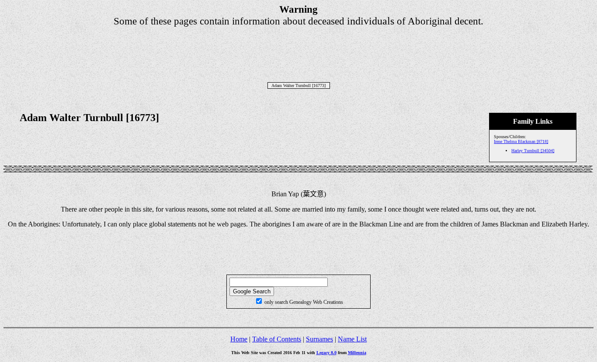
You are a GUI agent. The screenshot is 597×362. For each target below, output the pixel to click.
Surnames (319, 339)
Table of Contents (276, 339)
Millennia (357, 352)
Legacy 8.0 (326, 352)
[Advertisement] (298, 46)
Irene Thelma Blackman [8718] (521, 141)
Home (238, 339)
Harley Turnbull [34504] (532, 150)
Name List (352, 339)
